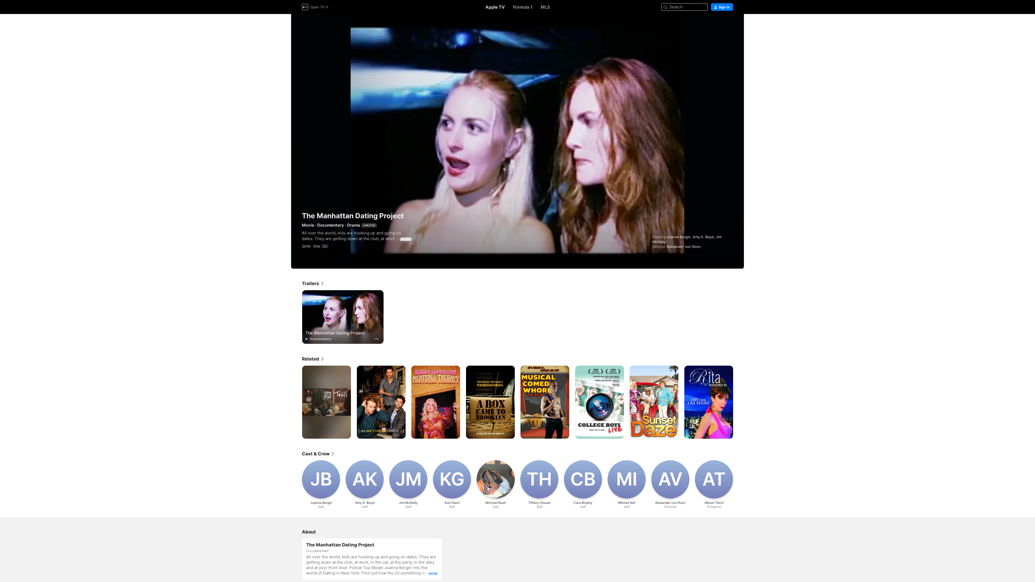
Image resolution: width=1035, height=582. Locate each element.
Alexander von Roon (684, 246)
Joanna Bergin (679, 237)
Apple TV (495, 7)
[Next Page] (738, 402)
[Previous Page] (296, 402)
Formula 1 (523, 7)
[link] (313, 283)
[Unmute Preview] (729, 24)
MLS (545, 7)
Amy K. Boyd (703, 237)
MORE (405, 239)
